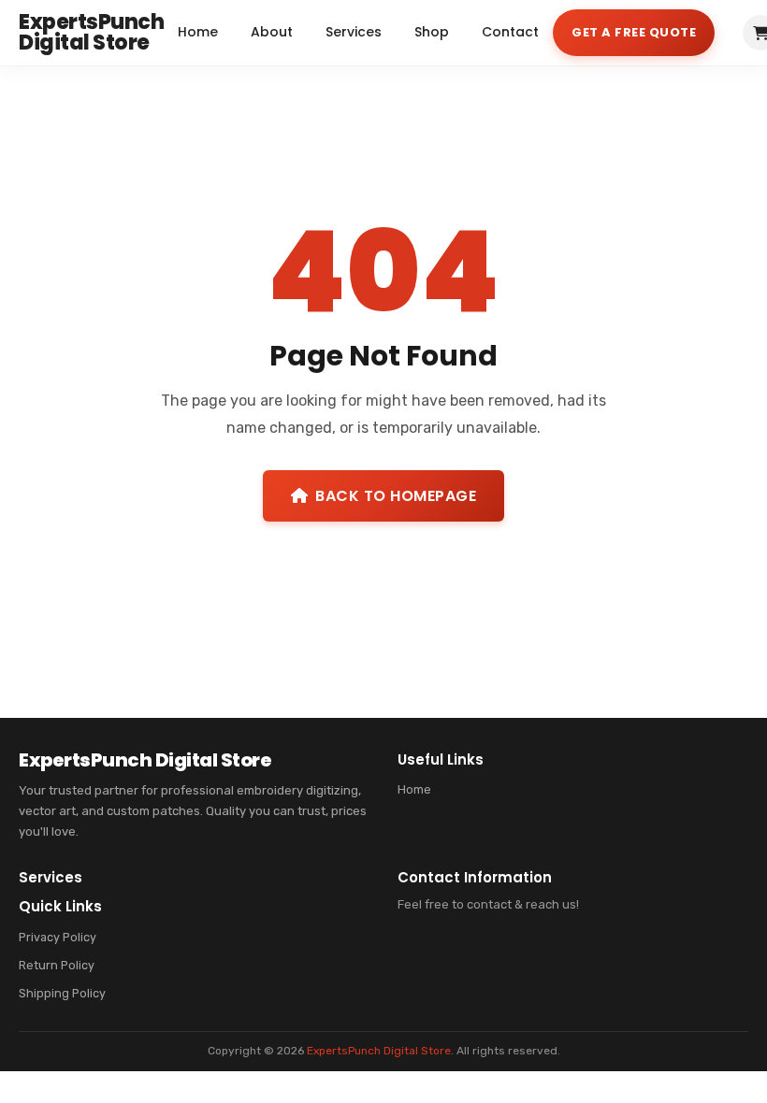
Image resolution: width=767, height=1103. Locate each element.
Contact (510, 31)
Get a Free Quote (634, 32)
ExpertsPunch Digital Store (379, 1050)
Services (354, 31)
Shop (431, 31)
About (272, 31)
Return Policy (56, 965)
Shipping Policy (62, 993)
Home (198, 31)
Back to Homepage (395, 496)
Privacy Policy (57, 937)
